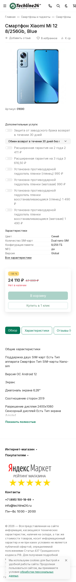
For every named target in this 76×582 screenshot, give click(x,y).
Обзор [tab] (12, 330)
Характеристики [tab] (37, 330)
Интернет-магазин (19, 449)
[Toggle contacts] (50, 6)
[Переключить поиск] (58, 6)
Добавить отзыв (20, 38)
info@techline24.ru (18, 505)
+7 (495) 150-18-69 (18, 499)
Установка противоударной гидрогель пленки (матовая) (39, 182)
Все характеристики (18, 257)
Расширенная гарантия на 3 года (40, 161)
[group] (38, 76)
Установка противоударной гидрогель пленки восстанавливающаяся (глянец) (42, 197)
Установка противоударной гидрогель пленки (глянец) (38, 171)
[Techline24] (25, 5)
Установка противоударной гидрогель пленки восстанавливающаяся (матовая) (40, 216)
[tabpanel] (38, 383)
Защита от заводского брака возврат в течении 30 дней (42, 132)
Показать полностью (20, 422)
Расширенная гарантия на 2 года (40, 150)
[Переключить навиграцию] (4, 6)
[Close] (66, 560)
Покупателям (15, 455)
